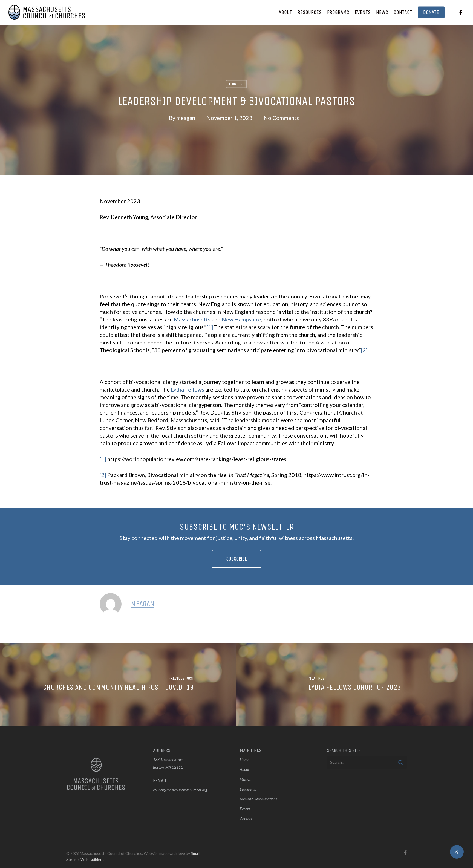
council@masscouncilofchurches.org (180, 789)
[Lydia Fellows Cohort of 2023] (354, 684)
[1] (209, 327)
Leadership (248, 789)
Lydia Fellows (187, 389)
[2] (364, 350)
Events (245, 808)
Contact (246, 818)
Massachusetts (192, 319)
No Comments (281, 117)
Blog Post (236, 84)
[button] (236, 559)
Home (244, 759)
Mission (245, 779)
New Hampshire (241, 319)
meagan (185, 117)
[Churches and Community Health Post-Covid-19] (118, 684)
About (244, 769)
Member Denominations (258, 799)
